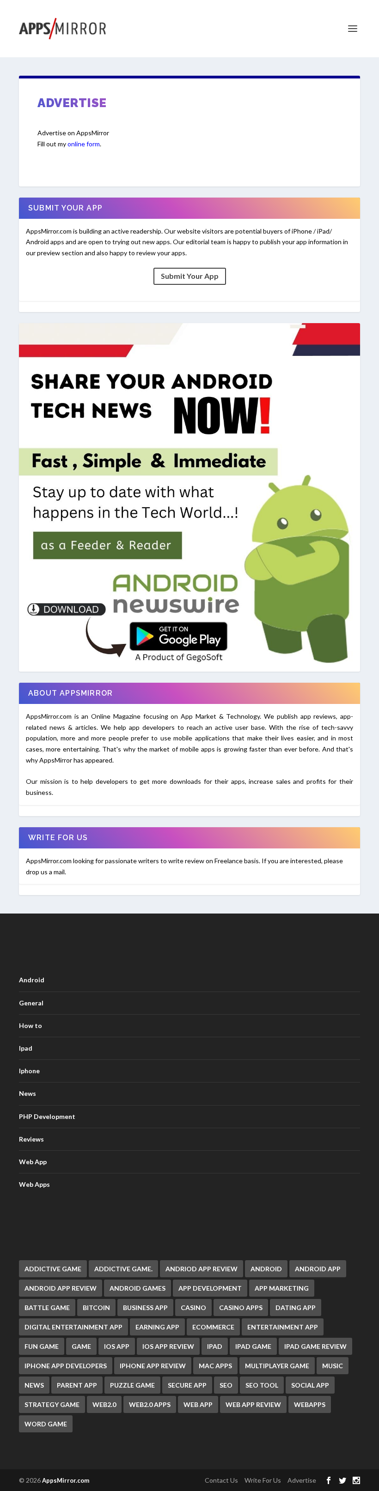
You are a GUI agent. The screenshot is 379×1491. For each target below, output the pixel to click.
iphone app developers (65, 1366)
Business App (145, 1307)
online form (83, 144)
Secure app (187, 1385)
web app (198, 1404)
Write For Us (263, 1480)
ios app (116, 1346)
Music (332, 1366)
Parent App (77, 1385)
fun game (41, 1346)
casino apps (241, 1307)
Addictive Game (52, 1269)
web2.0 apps (150, 1404)
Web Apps (34, 1184)
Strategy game (51, 1404)
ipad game (253, 1346)
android (266, 1269)
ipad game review (315, 1346)
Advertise (301, 1480)
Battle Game (47, 1307)
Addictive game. (123, 1269)
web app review (253, 1404)
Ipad (25, 1048)
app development (210, 1288)
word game (45, 1424)
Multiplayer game (277, 1366)
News (27, 1093)
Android (31, 980)
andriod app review (201, 1269)
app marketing (282, 1288)
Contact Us (221, 1480)
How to (30, 1025)
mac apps (215, 1366)
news (34, 1385)
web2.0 (104, 1404)
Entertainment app (282, 1327)
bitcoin (96, 1307)
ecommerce (213, 1327)
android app (318, 1269)
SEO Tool (261, 1385)
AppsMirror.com (65, 1480)
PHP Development (47, 1116)
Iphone (29, 1071)
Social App (310, 1385)
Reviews (31, 1139)
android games (137, 1288)
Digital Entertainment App (73, 1327)
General (31, 1003)
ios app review (168, 1346)
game (81, 1346)
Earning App (157, 1327)
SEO (226, 1385)
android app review (60, 1288)
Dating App (295, 1307)
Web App (33, 1162)
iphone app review (153, 1366)
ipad (214, 1346)
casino (193, 1307)
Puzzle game (132, 1385)
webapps (309, 1404)
